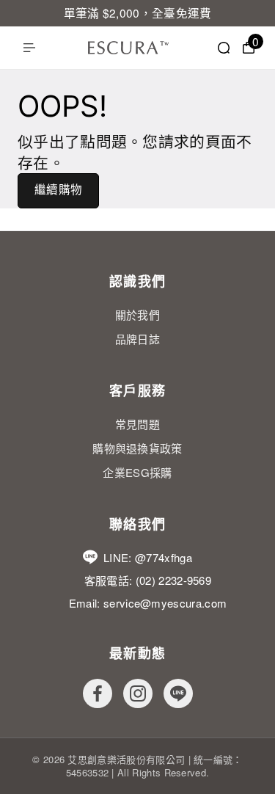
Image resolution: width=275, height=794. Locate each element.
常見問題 (137, 423)
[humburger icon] (29, 47)
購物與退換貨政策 (137, 448)
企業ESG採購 (137, 472)
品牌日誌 (137, 338)
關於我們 (137, 314)
